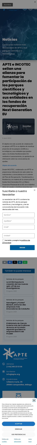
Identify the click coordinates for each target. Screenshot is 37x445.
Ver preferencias (18, 434)
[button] (34, 400)
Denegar (18, 429)
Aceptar (18, 424)
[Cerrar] (34, 190)
